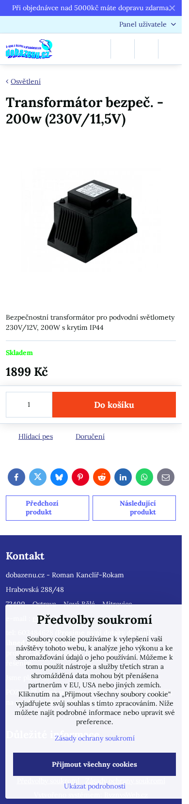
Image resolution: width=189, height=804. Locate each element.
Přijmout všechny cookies (94, 764)
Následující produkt (138, 507)
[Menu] (170, 49)
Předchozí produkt (42, 507)
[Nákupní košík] (146, 49)
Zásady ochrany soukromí (95, 738)
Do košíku (114, 404)
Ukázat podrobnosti (95, 786)
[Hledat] (122, 49)
